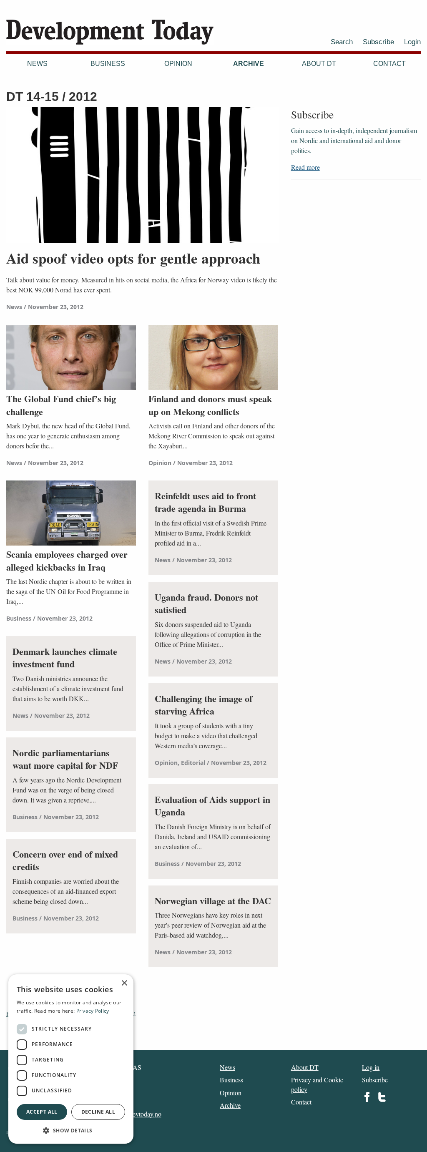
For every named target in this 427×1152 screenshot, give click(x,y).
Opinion (178, 63)
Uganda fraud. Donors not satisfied (206, 604)
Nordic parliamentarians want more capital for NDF (65, 759)
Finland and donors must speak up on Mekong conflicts (210, 405)
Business (107, 63)
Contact (389, 63)
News (37, 63)
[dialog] (70, 1059)
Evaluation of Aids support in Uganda (212, 806)
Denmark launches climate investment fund (65, 658)
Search (342, 42)
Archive (248, 63)
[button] (71, 1130)
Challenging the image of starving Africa (203, 705)
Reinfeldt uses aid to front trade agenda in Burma (205, 503)
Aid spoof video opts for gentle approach (133, 258)
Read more (305, 167)
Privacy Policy (92, 1010)
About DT (319, 63)
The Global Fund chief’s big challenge (61, 405)
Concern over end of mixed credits (65, 861)
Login (412, 42)
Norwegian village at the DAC (213, 901)
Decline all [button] (98, 1111)
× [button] (124, 983)
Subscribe (378, 42)
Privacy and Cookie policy (317, 1084)
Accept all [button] (42, 1111)
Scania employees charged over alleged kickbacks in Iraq (67, 561)
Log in (370, 1067)
